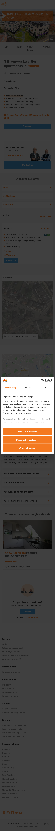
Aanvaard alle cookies (27, 431)
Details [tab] (27, 388)
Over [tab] (45, 388)
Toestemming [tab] (10, 388)
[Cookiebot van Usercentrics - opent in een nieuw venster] (41, 380)
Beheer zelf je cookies (26, 440)
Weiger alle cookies (27, 448)
